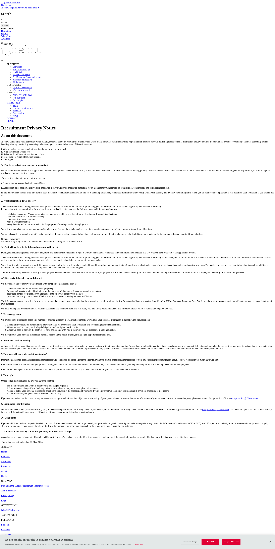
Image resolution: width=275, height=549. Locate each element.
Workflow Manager (21, 69)
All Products (18, 82)
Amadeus (5, 39)
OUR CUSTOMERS (22, 87)
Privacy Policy (7, 495)
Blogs (15, 105)
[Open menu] (2, 60)
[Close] (270, 542)
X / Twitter (6, 534)
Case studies (18, 113)
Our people (18, 100)
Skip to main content (10, 2)
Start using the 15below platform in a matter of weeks (25, 486)
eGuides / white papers (23, 108)
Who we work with (21, 90)
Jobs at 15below (8, 490)
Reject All (210, 542)
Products (5, 456)
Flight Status (18, 72)
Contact (4, 476)
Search (4, 22)
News (15, 116)
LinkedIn (5, 525)
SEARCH (11, 121)
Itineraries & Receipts (22, 79)
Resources (5, 466)
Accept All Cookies (231, 542)
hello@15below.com (10, 510)
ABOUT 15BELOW (22, 95)
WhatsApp (6, 36)
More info (139, 544)
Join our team (19, 98)
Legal (3, 500)
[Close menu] (2, 42)
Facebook (5, 529)
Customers (6, 461)
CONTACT (12, 118)
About (4, 471)
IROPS (4, 33)
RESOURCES (13, 103)
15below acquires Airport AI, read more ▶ (20, 7)
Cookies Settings (190, 542)
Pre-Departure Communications (27, 77)
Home (4, 451)
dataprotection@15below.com (244, 398)
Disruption (6, 31)
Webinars (17, 110)
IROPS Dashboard (21, 74)
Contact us (6, 5)
